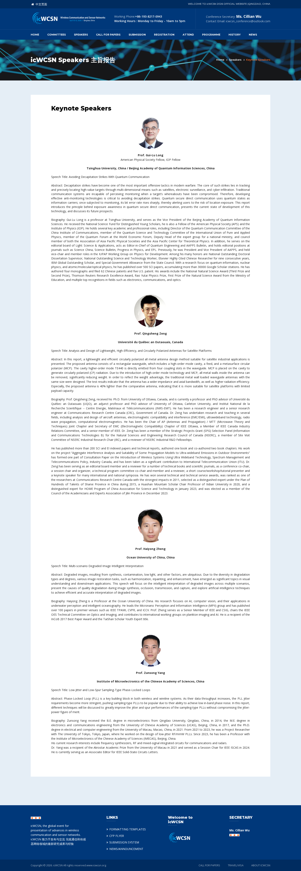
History (235, 34)
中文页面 (40, 4)
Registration (164, 34)
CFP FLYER (116, 836)
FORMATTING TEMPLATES (127, 829)
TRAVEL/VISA (235, 865)
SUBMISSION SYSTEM (124, 842)
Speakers (81, 34)
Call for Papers (108, 34)
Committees (56, 34)
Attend (188, 34)
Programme (211, 34)
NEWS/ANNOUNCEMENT (126, 849)
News (253, 34)
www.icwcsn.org (96, 865)
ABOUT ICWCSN (260, 865)
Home (35, 34)
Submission (137, 34)
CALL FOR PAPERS (209, 865)
